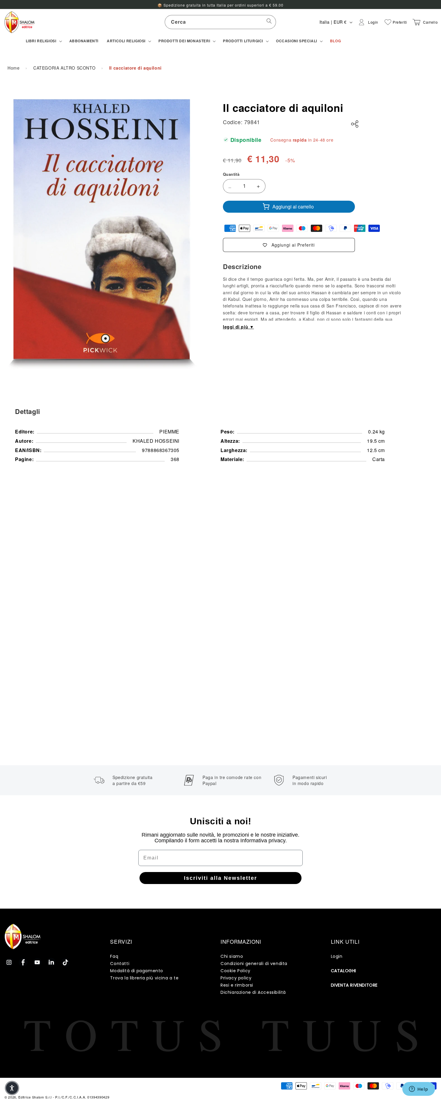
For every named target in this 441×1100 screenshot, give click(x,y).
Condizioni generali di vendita (253, 964)
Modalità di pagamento (136, 971)
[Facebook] (23, 962)
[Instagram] (9, 962)
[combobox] (220, 22)
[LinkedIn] (51, 962)
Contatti (119, 964)
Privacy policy (235, 978)
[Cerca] (269, 21)
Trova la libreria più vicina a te (144, 978)
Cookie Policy (235, 971)
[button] (43, 41)
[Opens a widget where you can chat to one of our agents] (418, 1089)
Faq (114, 956)
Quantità (231, 174)
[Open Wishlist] (387, 22)
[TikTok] (65, 962)
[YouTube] (37, 962)
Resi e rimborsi (236, 985)
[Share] (355, 124)
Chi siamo (231, 956)
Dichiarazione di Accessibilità (253, 992)
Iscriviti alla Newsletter (220, 878)
